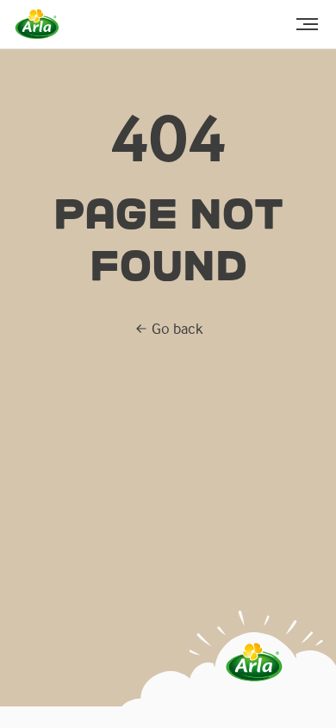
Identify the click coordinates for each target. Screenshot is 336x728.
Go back (177, 328)
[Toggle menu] (307, 24)
